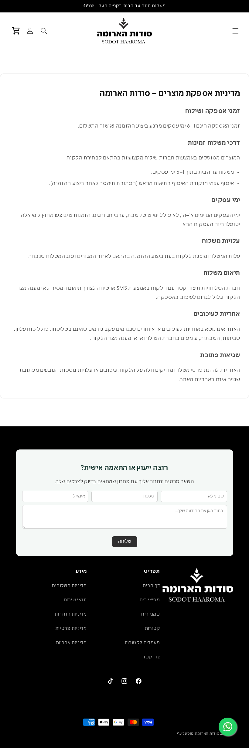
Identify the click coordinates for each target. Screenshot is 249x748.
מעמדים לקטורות (142, 643)
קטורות (152, 629)
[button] (236, 31)
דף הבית (151, 586)
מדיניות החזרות (71, 614)
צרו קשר (151, 657)
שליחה (124, 541)
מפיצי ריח (150, 600)
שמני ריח (150, 614)
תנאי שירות (75, 600)
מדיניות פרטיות (71, 629)
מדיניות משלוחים (69, 586)
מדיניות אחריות (71, 643)
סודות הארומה (207, 734)
